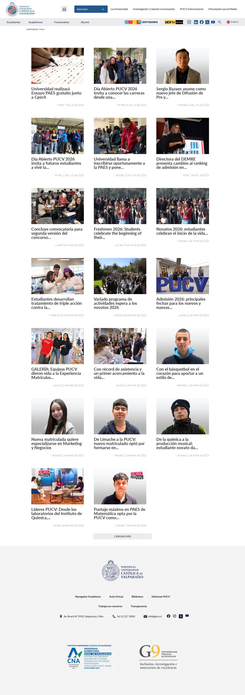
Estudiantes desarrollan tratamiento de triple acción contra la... (56, 303)
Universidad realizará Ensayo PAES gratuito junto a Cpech (56, 93)
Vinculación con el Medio (222, 8)
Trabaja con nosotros (110, 606)
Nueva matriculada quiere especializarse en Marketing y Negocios (56, 443)
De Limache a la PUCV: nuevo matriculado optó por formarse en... (119, 443)
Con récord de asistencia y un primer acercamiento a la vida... (119, 373)
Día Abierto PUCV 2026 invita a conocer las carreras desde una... (119, 93)
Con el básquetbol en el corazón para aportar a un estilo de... (179, 373)
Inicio (41, 29)
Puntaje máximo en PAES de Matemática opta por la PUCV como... (119, 513)
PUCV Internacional (191, 8)
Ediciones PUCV (161, 596)
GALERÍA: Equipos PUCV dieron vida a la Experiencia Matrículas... (56, 373)
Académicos (35, 22)
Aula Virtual (116, 596)
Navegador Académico (88, 596)
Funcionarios (61, 22)
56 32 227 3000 (126, 616)
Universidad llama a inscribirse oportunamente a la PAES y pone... (119, 163)
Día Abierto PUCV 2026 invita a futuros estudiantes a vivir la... (56, 163)
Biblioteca (137, 596)
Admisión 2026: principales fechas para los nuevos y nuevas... (181, 303)
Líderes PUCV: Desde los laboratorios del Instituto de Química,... (56, 513)
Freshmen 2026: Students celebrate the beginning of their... (118, 233)
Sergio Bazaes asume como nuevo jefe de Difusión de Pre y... (181, 93)
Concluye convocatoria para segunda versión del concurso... (56, 233)
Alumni (85, 22)
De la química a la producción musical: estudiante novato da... (177, 443)
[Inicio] (64, 9)
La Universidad (119, 8)
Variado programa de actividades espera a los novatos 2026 (115, 303)
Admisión (82, 9)
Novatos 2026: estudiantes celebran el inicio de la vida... (182, 231)
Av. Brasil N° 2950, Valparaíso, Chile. (84, 616)
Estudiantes (13, 22)
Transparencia (139, 606)
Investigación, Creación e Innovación (154, 8)
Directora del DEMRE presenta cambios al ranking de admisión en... (181, 163)
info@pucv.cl (155, 616)
